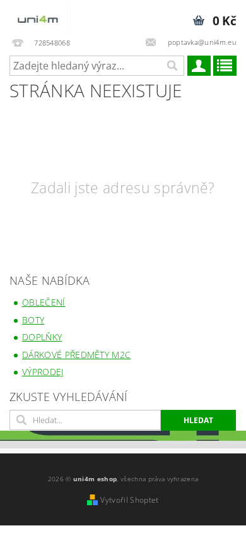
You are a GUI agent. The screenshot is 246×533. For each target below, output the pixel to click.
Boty (33, 320)
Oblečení (44, 302)
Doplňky (42, 337)
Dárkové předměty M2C (76, 355)
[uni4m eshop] (38, 16)
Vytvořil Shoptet (129, 499)
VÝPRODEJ (43, 372)
